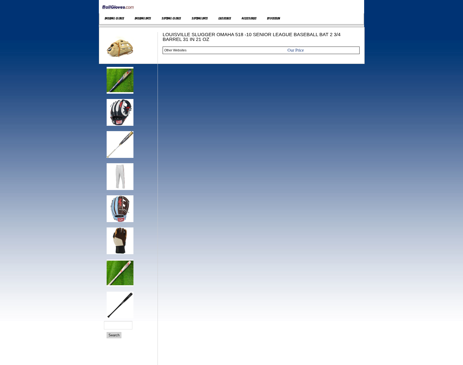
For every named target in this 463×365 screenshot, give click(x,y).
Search (114, 335)
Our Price (295, 50)
